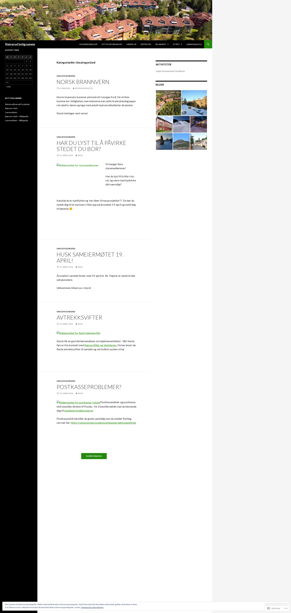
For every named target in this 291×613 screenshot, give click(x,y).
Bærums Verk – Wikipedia (16, 116)
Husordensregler (88, 44)
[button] (168, 103)
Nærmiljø (131, 44)
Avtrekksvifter (79, 317)
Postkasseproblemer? (89, 386)
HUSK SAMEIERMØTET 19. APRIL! (90, 257)
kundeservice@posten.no (78, 410)
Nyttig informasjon (112, 44)
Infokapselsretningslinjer (92, 607)
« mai (8, 86)
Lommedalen (11, 112)
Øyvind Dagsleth (84, 88)
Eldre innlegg (94, 456)
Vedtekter (146, 44)
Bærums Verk (11, 108)
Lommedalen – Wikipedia (16, 120)
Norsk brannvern (83, 81)
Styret (176, 44)
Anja (80, 155)
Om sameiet (160, 44)
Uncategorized (66, 76)
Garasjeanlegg (194, 44)
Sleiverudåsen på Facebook (17, 104)
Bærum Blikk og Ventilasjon (100, 345)
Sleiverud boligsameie (20, 44)
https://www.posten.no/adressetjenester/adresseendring (103, 422)
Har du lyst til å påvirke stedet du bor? (91, 145)
